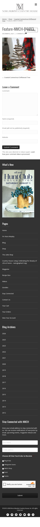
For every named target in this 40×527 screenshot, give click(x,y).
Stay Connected (8, 293)
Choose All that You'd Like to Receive (18, 456)
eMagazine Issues (10, 465)
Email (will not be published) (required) (15, 128)
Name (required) (8, 119)
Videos (4, 281)
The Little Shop (7, 255)
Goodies (5, 287)
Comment (5, 91)
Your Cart (5, 306)
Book (6, 472)
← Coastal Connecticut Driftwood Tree (16, 77)
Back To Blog (31, 30)
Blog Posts (7, 461)
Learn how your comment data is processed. (18, 153)
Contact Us (6, 300)
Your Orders (6, 312)
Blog (4, 243)
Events (6, 476)
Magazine (5, 269)
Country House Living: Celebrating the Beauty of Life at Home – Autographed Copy (19, 262)
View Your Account (9, 318)
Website (5, 137)
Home (4, 230)
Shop (4, 249)
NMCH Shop (8, 468)
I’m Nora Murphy (8, 236)
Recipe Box (6, 275)
